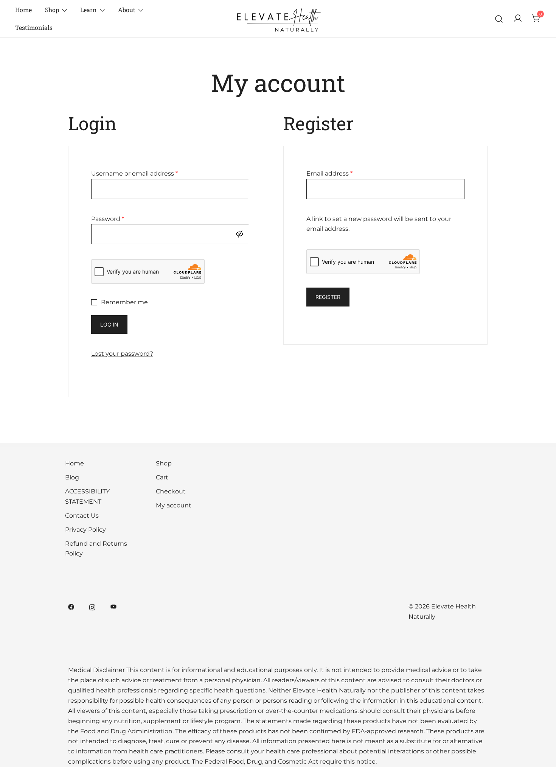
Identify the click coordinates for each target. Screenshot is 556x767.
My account (173, 505)
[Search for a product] (499, 19)
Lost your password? (122, 353)
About (126, 10)
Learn (88, 10)
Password (107, 218)
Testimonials (34, 27)
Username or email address (134, 173)
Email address (329, 173)
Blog (72, 477)
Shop (52, 10)
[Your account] (517, 19)
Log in (109, 324)
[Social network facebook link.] (71, 606)
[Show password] (241, 234)
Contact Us (82, 515)
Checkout (171, 491)
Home (23, 10)
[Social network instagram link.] (92, 606)
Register (327, 297)
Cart (162, 477)
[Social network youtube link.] (113, 606)
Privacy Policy (85, 529)
